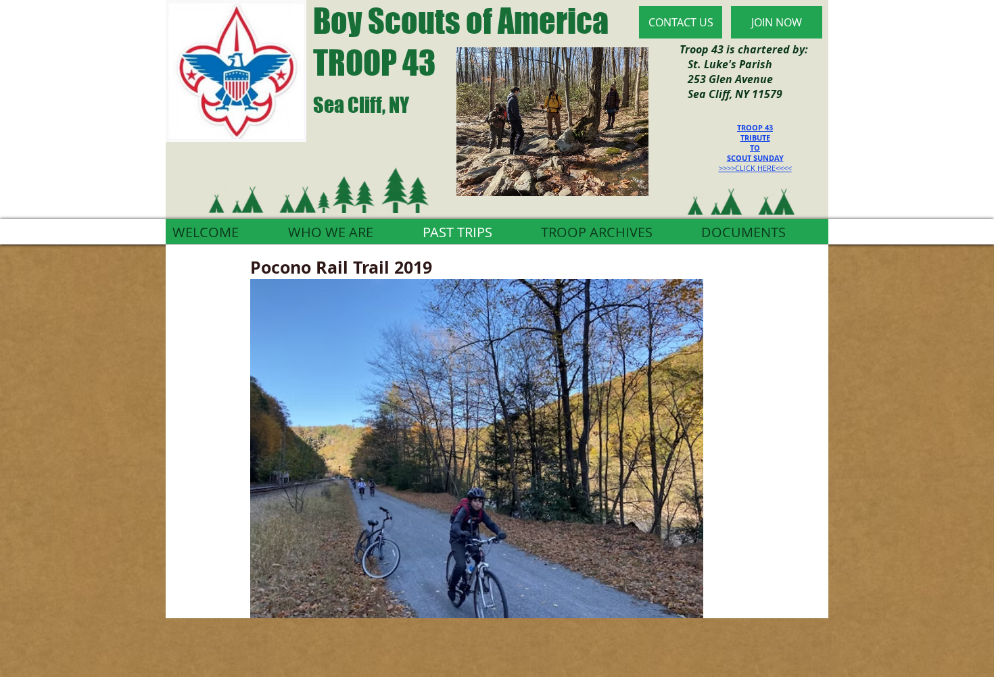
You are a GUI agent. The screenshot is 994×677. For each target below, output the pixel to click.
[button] (476, 449)
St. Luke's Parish (726, 64)
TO (755, 148)
